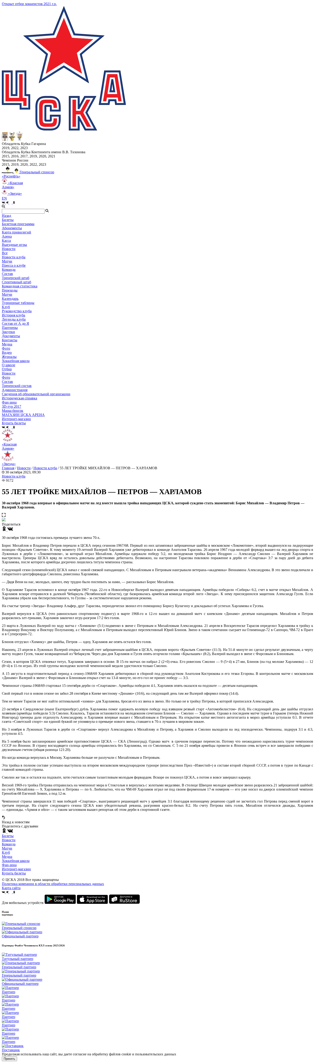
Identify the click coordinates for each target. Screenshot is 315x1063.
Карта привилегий (16, 232)
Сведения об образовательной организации (36, 394)
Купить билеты (14, 873)
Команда (8, 844)
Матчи (7, 261)
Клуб (6, 852)
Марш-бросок (12, 411)
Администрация (14, 390)
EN (4, 198)
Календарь (10, 299)
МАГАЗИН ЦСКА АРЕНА (23, 415)
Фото (6, 348)
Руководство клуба (17, 311)
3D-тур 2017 (11, 406)
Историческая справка (19, 398)
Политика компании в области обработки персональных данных (53, 884)
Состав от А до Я (15, 323)
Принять (9, 1058)
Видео (7, 352)
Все (5, 253)
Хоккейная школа (16, 861)
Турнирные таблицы (18, 303)
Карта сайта (11, 888)
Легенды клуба (14, 319)
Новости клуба (13, 257)
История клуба (13, 315)
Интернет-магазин (16, 869)
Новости (8, 373)
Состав (7, 274)
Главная (8, 468)
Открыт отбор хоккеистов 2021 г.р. (29, 4)
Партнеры (10, 328)
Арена (7, 236)
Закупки (8, 332)
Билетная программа (18, 224)
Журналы (9, 357)
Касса (6, 240)
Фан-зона (9, 865)
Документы (11, 336)
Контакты (9, 340)
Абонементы (12, 228)
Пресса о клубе (14, 265)
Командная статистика (19, 286)
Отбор (7, 369)
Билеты (8, 836)
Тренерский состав (17, 386)
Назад (6, 216)
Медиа (7, 857)
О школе (8, 365)
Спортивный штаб (16, 282)
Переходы (10, 290)
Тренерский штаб (15, 278)
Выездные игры (14, 245)
